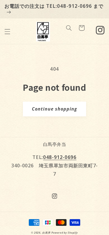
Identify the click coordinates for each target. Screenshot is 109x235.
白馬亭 (46, 232)
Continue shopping (54, 109)
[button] (7, 31)
